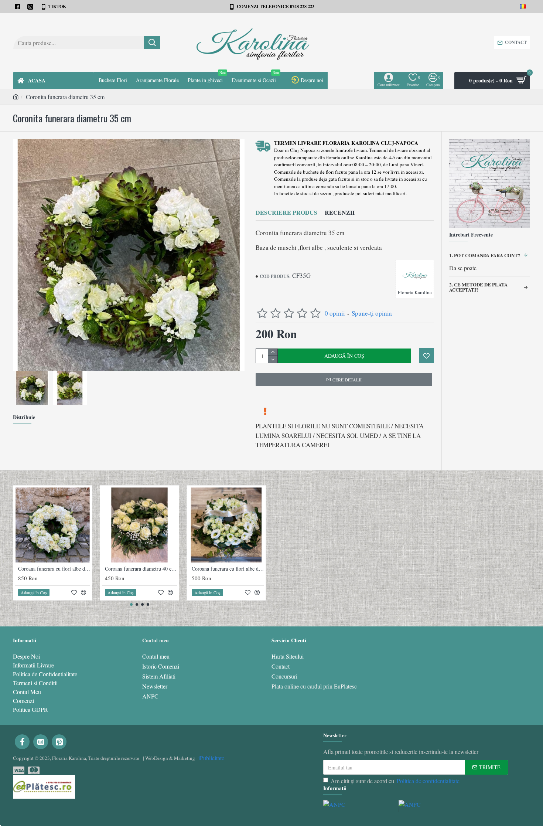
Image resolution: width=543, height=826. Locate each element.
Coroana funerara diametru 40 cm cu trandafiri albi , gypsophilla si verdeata (141, 568)
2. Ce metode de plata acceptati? (478, 287)
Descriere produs (286, 213)
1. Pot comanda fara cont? (484, 255)
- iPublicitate (209, 758)
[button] (131, 604)
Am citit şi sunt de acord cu (395, 781)
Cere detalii (347, 380)
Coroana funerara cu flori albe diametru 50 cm (228, 568)
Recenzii (340, 213)
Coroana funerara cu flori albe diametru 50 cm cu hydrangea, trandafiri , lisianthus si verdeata (54, 568)
